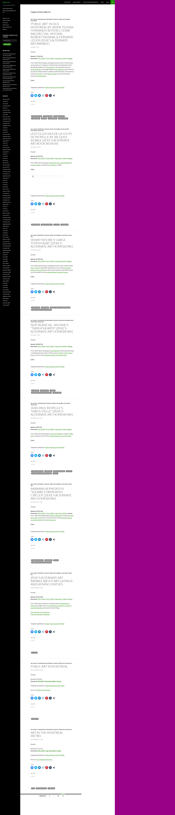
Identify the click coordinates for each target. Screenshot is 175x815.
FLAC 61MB (50, 599)
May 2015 (5, 130)
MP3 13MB (41, 261)
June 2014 (5, 145)
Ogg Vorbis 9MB (60, 261)
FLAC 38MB (50, 429)
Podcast (55, 19)
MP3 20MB (41, 513)
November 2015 (7, 121)
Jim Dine (39, 74)
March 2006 (6, 289)
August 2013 (6, 151)
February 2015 (6, 134)
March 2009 (6, 263)
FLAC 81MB (50, 58)
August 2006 (6, 281)
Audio (107, 2)
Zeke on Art (67, 2)
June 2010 (5, 230)
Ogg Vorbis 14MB (60, 58)
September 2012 (7, 176)
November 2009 (7, 246)
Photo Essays (6, 25)
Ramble (67, 19)
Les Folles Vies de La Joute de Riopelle (59, 163)
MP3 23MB (41, 158)
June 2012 (5, 182)
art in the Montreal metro (44, 759)
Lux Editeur (52, 165)
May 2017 (5, 108)
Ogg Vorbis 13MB (60, 513)
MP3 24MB (41, 346)
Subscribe (7, 44)
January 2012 (6, 193)
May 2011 (5, 208)
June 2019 (5, 101)
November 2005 (7, 292)
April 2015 (5, 132)
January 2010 (6, 241)
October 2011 (6, 200)
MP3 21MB (41, 58)
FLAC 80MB (50, 158)
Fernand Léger (41, 76)
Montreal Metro (41, 788)
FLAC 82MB (50, 346)
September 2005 (7, 296)
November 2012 (7, 171)
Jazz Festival (44, 390)
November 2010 (7, 219)
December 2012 (6, 169)
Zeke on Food (6, 18)
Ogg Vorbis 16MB (60, 346)
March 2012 (6, 189)
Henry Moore (35, 268)
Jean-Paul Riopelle (47, 224)
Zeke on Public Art (7, 27)
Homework (45, 307)
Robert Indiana (52, 74)
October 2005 (6, 294)
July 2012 (5, 180)
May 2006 (5, 287)
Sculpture (34, 20)
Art (32, 19)
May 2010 (5, 232)
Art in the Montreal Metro (47, 734)
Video (102, 2)
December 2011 (6, 195)
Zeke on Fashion (6, 20)
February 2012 (6, 191)
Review (67, 129)
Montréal (50, 19)
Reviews (5, 29)
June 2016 (5, 114)
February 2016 (6, 116)
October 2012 (6, 173)
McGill (56, 560)
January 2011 (6, 215)
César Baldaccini (59, 69)
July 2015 (5, 127)
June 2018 (5, 103)
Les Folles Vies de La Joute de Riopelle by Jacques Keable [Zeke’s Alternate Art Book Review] (51, 138)
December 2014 (6, 136)
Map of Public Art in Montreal (40, 612)
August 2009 (6, 252)
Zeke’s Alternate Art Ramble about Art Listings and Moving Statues (51, 581)
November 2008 (7, 272)
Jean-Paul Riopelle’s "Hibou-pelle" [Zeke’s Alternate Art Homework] (52, 411)
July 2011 (5, 206)
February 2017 (6, 110)
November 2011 (7, 197)
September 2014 (7, 138)
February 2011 (6, 213)
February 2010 (6, 239)
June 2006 (5, 285)
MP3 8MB (41, 681)
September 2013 (7, 149)
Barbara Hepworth (56, 515)
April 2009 (5, 261)
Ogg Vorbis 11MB (60, 599)
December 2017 (6, 106)
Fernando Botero (36, 69)
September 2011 (7, 202)
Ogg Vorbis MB (50, 751)
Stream (70, 58)
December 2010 (6, 217)
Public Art (62, 19)
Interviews (5, 22)
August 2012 (6, 178)
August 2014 (6, 141)
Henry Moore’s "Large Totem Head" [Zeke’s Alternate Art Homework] (52, 243)
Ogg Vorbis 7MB (60, 429)
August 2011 (6, 204)
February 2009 (6, 265)
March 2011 (6, 211)
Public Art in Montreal (49, 666)
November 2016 (7, 112)
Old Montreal (53, 118)
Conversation (41, 19)
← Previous (42, 796)
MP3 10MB (41, 429)
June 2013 (5, 156)
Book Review (35, 224)
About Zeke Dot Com (8, 8)
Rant (62, 129)
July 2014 (5, 143)
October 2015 (6, 123)
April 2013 (5, 160)
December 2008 (6, 270)
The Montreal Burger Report (90, 2)
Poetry (56, 473)
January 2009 (6, 268)
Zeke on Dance (76, 2)
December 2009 (6, 243)
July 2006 (5, 283)
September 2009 (7, 250)
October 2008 (6, 274)
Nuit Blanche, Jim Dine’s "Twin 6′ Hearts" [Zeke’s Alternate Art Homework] (52, 328)
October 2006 (6, 278)
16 (58, 796)
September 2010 (7, 224)
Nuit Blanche (55, 351)
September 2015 (7, 125)
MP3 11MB (41, 751)
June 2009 (5, 257)
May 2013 (5, 158)
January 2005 (6, 305)
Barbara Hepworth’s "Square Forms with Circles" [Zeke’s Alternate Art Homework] (51, 493)
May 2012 (5, 184)
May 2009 (5, 259)
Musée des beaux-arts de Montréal (41, 309)
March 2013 (6, 162)
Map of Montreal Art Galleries (40, 614)
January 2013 (6, 167)
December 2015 (6, 119)
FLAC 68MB (50, 513)
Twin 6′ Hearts (68, 353)
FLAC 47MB (50, 261)
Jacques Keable (35, 165)
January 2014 (6, 147)
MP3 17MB (41, 599)
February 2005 (6, 303)
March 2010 (6, 237)
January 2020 (6, 99)
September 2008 (7, 276)
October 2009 (6, 248)
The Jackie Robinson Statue (55, 606)
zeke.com (6, 2)
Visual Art (40, 130)
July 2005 (5, 300)
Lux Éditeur (65, 224)
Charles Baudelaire (37, 471)
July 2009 (5, 254)
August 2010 (6, 226)
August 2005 (6, 298)
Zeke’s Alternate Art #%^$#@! (54, 87)
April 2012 (5, 187)
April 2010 (5, 235)
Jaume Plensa (50, 67)
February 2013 (6, 165)
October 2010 (6, 222)
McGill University (50, 520)
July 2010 (5, 228)
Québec (58, 129)
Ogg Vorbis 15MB (60, 158)
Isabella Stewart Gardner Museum (57, 272)
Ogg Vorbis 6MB (50, 681)
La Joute (56, 224)
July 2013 (5, 154)
